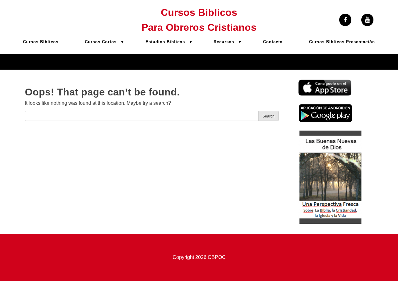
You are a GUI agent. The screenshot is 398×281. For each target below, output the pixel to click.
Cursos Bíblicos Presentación (342, 41)
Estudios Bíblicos (165, 41)
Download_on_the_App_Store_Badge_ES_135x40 (324, 83)
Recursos (224, 41)
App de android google (323, 107)
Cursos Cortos (101, 41)
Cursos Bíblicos (40, 41)
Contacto (273, 41)
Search (268, 116)
